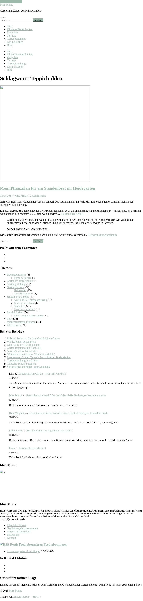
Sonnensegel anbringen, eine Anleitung (28, 366)
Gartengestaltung (16, 38)
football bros (16, 430)
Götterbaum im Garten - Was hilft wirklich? (31, 354)
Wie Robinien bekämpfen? (21, 341)
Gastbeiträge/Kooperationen (22, 528)
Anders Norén (21, 596)
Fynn (12, 448)
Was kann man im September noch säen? (49, 430)
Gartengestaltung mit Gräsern (23, 360)
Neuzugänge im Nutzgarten (22, 351)
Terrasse (11, 35)
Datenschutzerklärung (19, 531)
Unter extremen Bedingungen (23, 344)
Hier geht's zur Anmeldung (102, 234)
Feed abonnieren (55, 544)
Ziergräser (12, 32)
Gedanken (19, 306)
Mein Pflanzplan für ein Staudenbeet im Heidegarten (47, 188)
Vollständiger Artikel (72, 213)
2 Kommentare (38, 195)
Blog (9, 45)
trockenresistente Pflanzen (21, 321)
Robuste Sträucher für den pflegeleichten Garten (33, 338)
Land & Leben (15, 41)
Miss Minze (6, 4)
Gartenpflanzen (15, 287)
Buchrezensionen (16, 274)
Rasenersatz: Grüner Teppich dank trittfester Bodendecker (39, 357)
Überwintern (14, 324)
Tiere (10, 318)
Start (9, 26)
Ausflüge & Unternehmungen (30, 299)
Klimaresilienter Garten (20, 29)
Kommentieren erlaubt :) (32, 448)
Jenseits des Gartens (18, 296)
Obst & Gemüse (23, 293)
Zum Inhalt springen (11, 1)
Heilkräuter (20, 290)
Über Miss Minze (16, 525)
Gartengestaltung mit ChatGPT (24, 347)
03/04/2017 (6, 195)
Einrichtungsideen (24, 302)
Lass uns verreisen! (24, 309)
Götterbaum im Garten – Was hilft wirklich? (42, 373)
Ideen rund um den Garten (28, 315)
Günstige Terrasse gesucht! (22, 363)
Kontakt (11, 537)
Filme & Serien (22, 277)
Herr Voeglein (17, 413)
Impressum (13, 534)
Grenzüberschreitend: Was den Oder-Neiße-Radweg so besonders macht (66, 395)
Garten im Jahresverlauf (20, 280)
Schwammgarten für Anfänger (23, 551)
